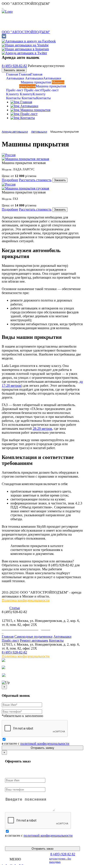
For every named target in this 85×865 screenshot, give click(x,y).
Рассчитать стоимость (35, 180)
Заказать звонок (14, 70)
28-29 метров (42, 428)
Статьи (14, 608)
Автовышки (33, 78)
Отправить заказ (42, 848)
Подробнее (10, 180)
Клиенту (26, 94)
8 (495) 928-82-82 (14, 66)
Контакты (28, 98)
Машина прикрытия (42, 84)
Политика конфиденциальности (25, 600)
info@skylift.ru (14, 616)
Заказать (60, 180)
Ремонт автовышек (34, 640)
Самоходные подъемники (33, 636)
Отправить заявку (42, 747)
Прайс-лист (32, 90)
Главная (24, 74)
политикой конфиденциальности (44, 743)
